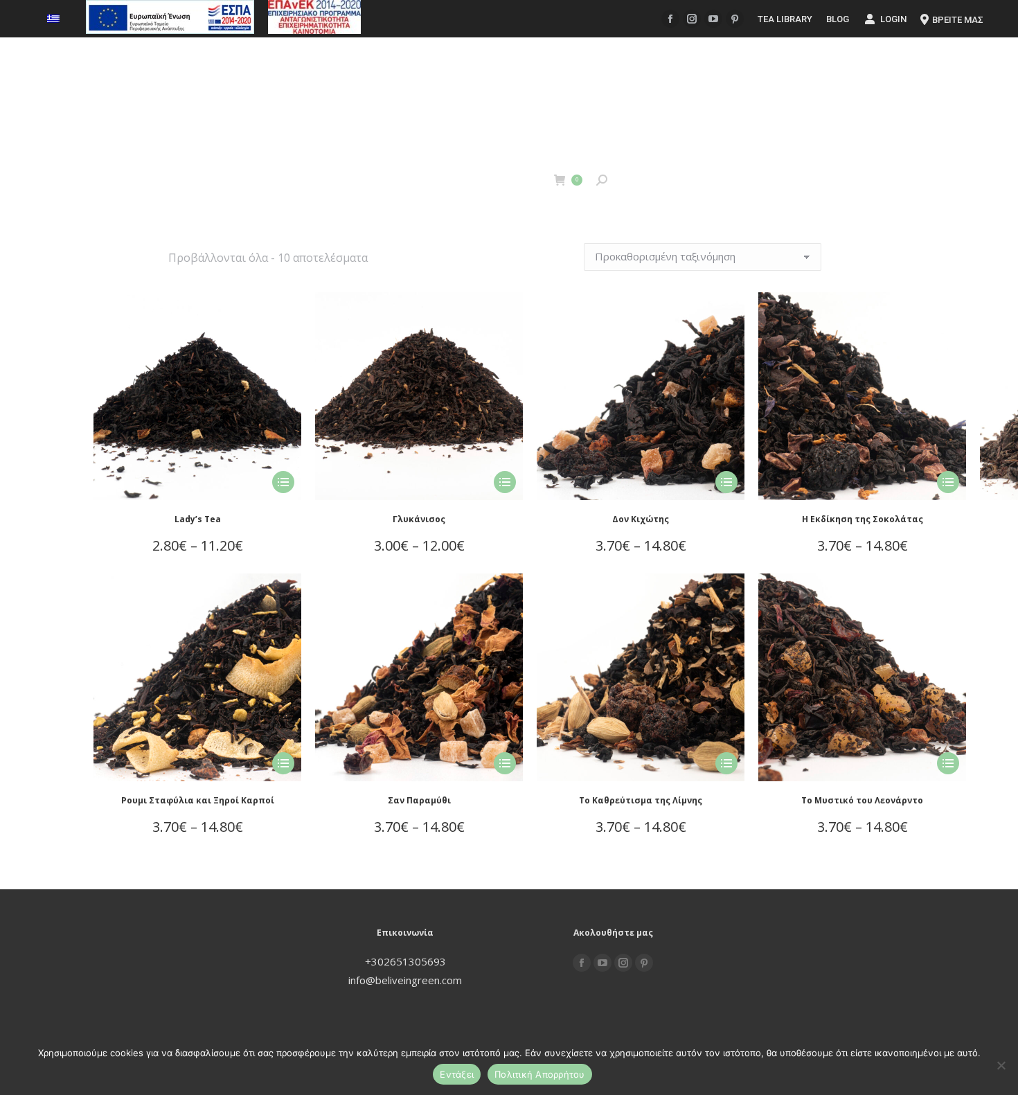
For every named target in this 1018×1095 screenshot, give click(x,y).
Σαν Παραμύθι (419, 800)
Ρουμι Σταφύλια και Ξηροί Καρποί (197, 800)
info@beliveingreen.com (405, 980)
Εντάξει (457, 1074)
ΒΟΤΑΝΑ (444, 179)
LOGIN (893, 19)
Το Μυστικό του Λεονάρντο (862, 800)
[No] (1001, 1065)
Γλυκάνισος (419, 519)
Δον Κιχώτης (640, 519)
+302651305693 (405, 961)
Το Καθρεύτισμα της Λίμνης (640, 800)
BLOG (837, 19)
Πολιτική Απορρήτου (539, 1074)
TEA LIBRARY (785, 19)
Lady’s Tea (198, 519)
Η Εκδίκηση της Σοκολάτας (862, 519)
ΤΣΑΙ (501, 179)
